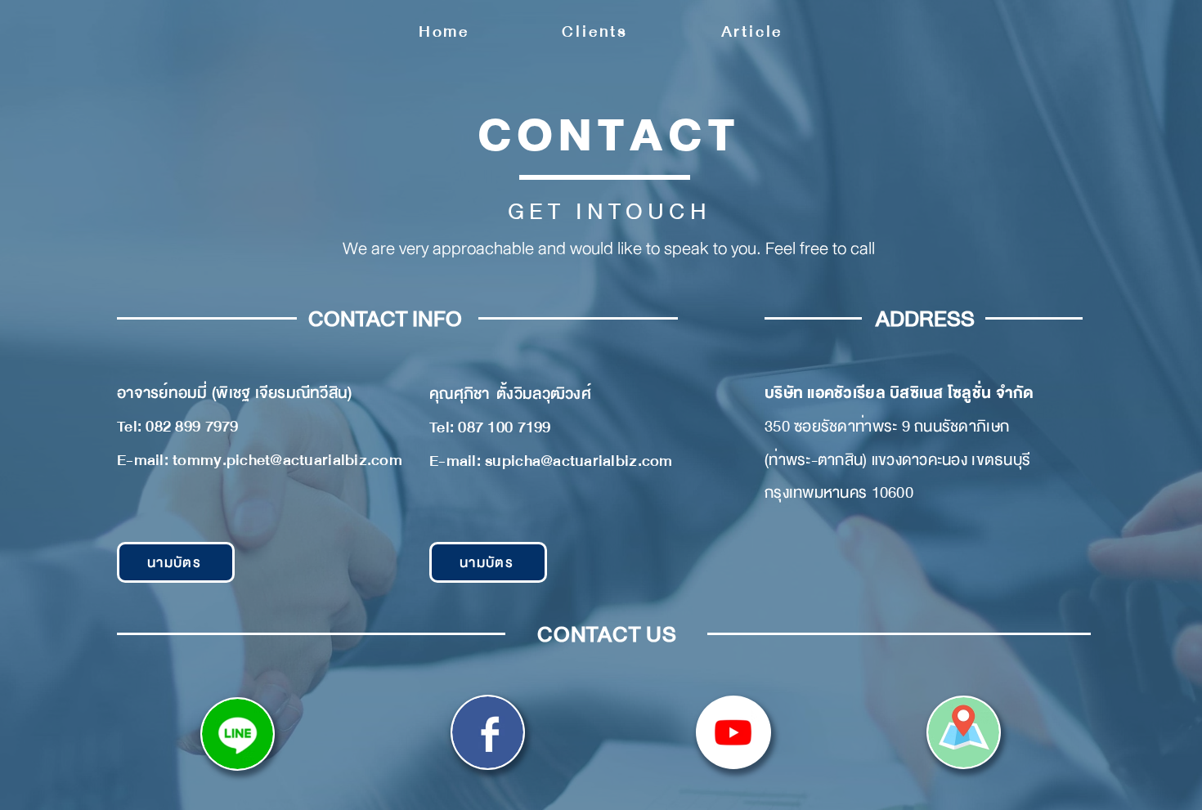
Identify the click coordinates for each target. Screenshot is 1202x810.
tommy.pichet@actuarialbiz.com (287, 459)
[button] (176, 562)
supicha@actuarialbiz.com (578, 460)
